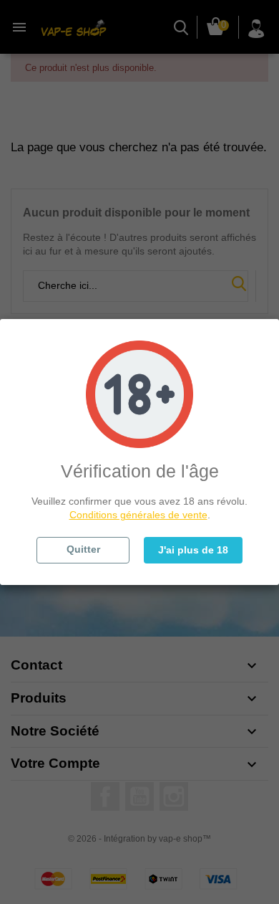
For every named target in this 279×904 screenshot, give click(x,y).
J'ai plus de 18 (193, 550)
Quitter (83, 549)
